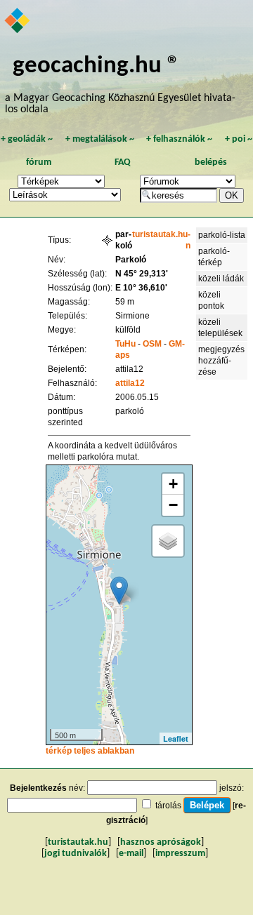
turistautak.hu (78, 842)
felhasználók (179, 139)
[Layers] (168, 541)
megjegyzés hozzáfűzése (221, 361)
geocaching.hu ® (96, 66)
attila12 (130, 383)
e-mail (131, 853)
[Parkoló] (119, 590)
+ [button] (173, 484)
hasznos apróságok (160, 842)
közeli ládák (221, 278)
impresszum (180, 853)
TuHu (125, 344)
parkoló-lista (221, 235)
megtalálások (99, 139)
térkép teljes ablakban (90, 751)
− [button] (173, 505)
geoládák (27, 139)
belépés (211, 162)
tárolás (168, 805)
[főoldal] (18, 22)
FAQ (123, 162)
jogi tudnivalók (75, 853)
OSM (152, 344)
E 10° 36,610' (141, 288)
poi (238, 139)
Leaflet (175, 738)
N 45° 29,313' (141, 274)
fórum (38, 162)
